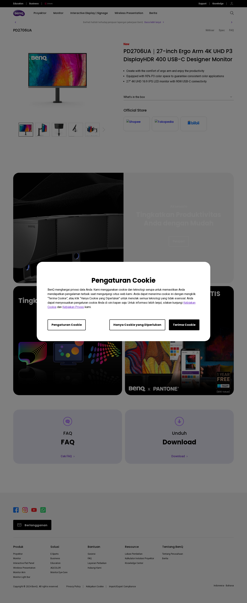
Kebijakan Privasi (73, 307)
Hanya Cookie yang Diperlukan (137, 325)
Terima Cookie (184, 325)
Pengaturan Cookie (67, 325)
